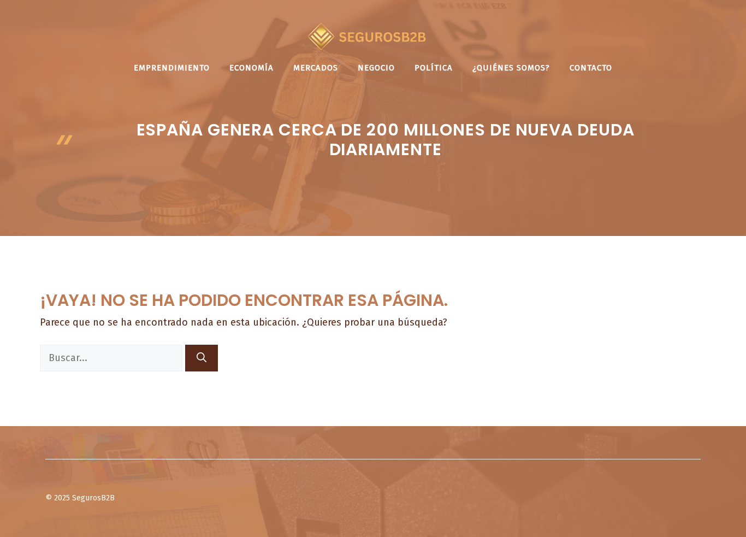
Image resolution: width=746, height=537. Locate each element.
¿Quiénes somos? (511, 68)
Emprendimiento (172, 68)
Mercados (315, 68)
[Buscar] (201, 358)
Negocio (376, 68)
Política (434, 68)
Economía (251, 68)
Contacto (591, 68)
